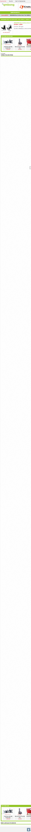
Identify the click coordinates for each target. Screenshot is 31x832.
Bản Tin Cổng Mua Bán (20, 1)
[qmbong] (8, 4)
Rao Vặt (11, 1)
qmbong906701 (15, 12)
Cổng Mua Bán (3, 1)
